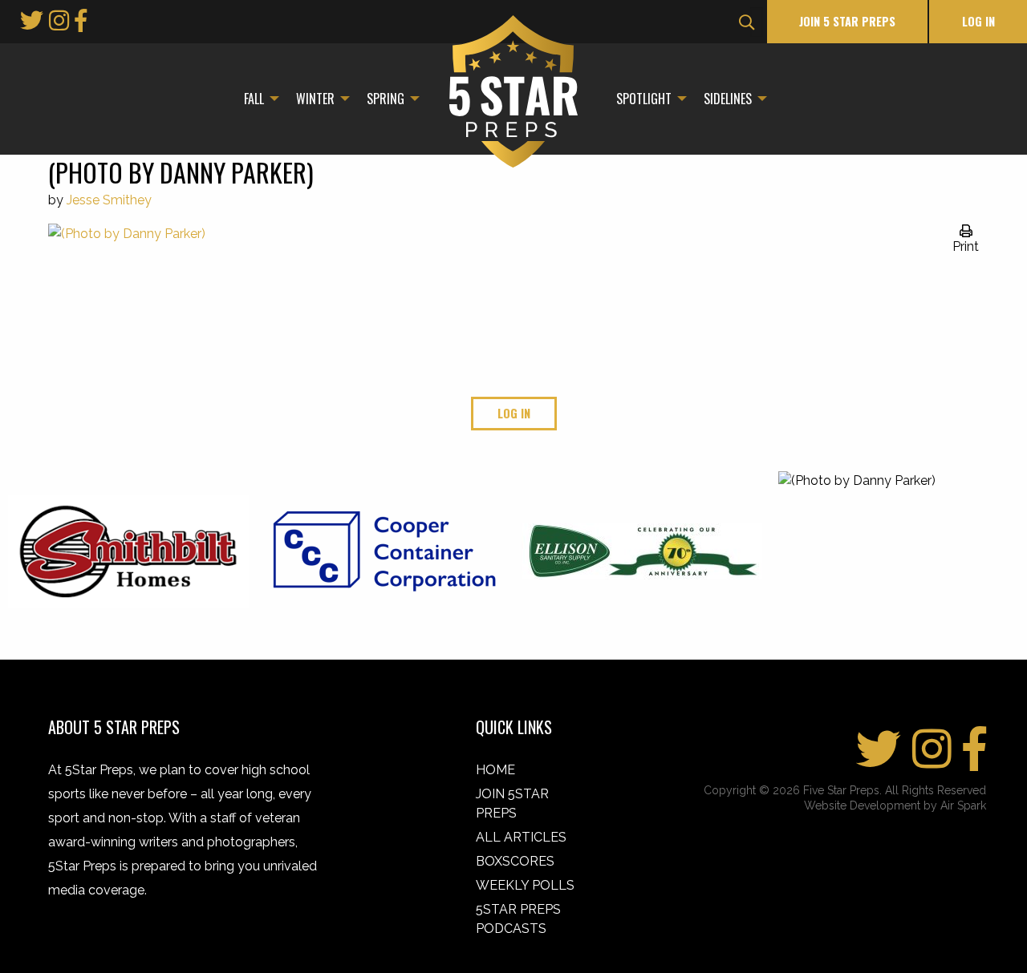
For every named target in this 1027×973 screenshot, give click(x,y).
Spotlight (644, 98)
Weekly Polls (525, 885)
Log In (978, 21)
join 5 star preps (847, 21)
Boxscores (515, 861)
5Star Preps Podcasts (518, 919)
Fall (254, 98)
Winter (315, 98)
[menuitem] (257, 98)
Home (495, 769)
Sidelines (728, 98)
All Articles (521, 837)
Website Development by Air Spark (895, 805)
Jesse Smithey (109, 200)
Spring (385, 98)
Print (965, 246)
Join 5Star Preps (512, 803)
